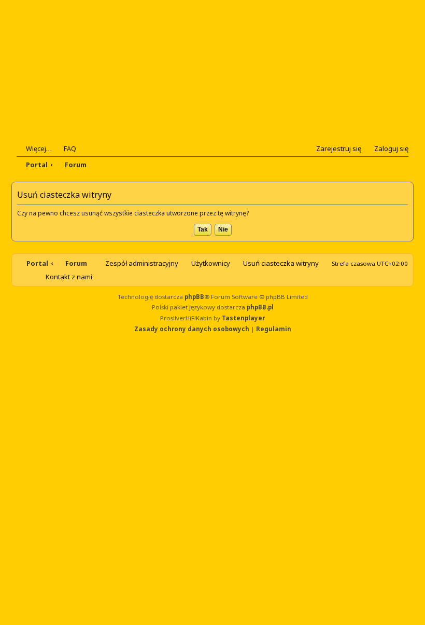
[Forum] (79, 79)
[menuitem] (65, 148)
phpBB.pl (260, 307)
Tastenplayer (243, 318)
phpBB (194, 297)
